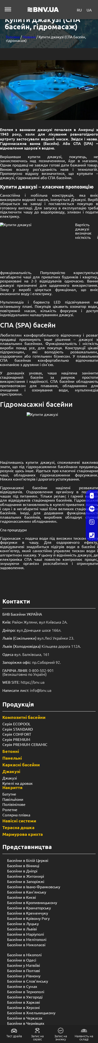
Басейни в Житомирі (25, 876)
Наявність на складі (84, 1037)
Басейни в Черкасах (24, 1017)
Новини (29, 36)
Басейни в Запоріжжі (25, 881)
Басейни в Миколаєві (26, 944)
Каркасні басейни (21, 764)
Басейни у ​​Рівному (23, 975)
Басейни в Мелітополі (26, 939)
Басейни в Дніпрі (22, 870)
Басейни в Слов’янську (27, 981)
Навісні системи (19, 820)
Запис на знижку (60, 1037)
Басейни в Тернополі (25, 991)
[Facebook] (92, 509)
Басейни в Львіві (22, 928)
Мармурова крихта (22, 834)
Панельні (12, 758)
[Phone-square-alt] (92, 535)
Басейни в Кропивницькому (32, 902)
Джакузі (11, 771)
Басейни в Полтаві (23, 970)
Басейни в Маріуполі (25, 934)
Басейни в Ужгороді (25, 996)
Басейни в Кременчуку (27, 913)
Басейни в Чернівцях (25, 1023)
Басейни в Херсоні (23, 1007)
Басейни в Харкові (23, 1002)
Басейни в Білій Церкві (27, 860)
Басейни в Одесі (21, 959)
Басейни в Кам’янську (26, 891)
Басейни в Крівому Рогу (28, 918)
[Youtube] (92, 496)
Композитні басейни (23, 717)
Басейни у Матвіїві (23, 965)
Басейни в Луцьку (23, 923)
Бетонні (10, 751)
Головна (13, 36)
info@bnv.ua (40, 690)
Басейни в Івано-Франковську (33, 886)
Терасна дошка (18, 827)
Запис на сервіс (37, 1037)
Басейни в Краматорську (29, 907)
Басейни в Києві (21, 897)
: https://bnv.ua (23, 682)
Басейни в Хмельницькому (31, 1012)
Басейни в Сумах (22, 986)
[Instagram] (92, 522)
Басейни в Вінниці (23, 865)
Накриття (12, 787)
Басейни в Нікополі (24, 954)
